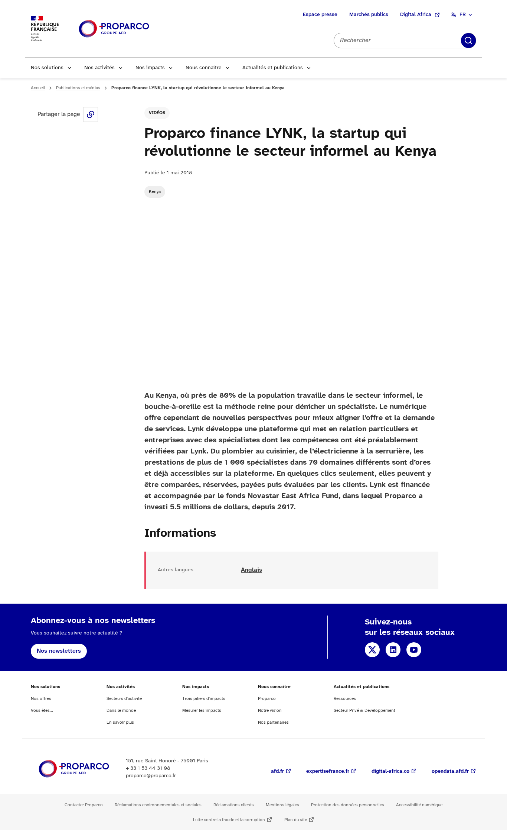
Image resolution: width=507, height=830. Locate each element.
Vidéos (157, 112)
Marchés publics (368, 14)
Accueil (38, 87)
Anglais (251, 570)
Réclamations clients (233, 804)
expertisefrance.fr (327, 771)
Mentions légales (282, 804)
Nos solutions (47, 68)
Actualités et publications (272, 68)
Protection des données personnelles (347, 804)
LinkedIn (393, 649)
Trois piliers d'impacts (203, 698)
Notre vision (270, 710)
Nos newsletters (59, 651)
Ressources (345, 698)
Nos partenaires (273, 722)
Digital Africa (415, 14)
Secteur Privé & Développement (364, 710)
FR (462, 14)
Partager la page (90, 114)
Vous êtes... (42, 710)
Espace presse (320, 14)
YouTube (413, 649)
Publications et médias (78, 87)
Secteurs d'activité (124, 698)
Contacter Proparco (84, 804)
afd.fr (277, 771)
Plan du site (295, 819)
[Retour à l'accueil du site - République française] (114, 29)
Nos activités (99, 68)
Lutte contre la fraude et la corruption (229, 819)
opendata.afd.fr (450, 771)
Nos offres (41, 698)
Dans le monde (121, 710)
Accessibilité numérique (419, 804)
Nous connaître (204, 68)
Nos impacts (150, 68)
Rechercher (468, 40)
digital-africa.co (390, 771)
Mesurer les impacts (201, 710)
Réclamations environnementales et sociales (158, 804)
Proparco (267, 698)
